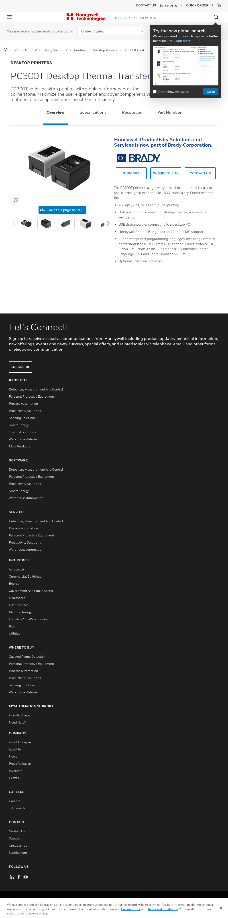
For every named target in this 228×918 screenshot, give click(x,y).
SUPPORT (131, 173)
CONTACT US (200, 173)
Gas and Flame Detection (27, 656)
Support (14, 838)
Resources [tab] (132, 112)
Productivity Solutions (25, 410)
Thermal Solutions (22, 432)
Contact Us (17, 831)
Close (211, 91)
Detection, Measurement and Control (36, 389)
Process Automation (23, 403)
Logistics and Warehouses (28, 619)
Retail (13, 626)
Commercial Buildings (25, 576)
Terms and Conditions (163, 909)
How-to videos (19, 715)
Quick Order (197, 5)
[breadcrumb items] (6, 49)
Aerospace (16, 569)
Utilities (14, 633)
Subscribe (20, 367)
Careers (14, 801)
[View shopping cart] (219, 5)
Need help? (17, 722)
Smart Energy (19, 425)
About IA (15, 749)
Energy (14, 583)
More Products (19, 446)
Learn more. (182, 40)
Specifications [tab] (93, 112)
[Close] (221, 908)
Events (14, 778)
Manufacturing (20, 612)
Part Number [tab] (169, 112)
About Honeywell (21, 742)
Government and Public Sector (31, 590)
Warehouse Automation (26, 439)
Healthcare (17, 598)
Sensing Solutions (22, 418)
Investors (15, 770)
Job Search (17, 808)
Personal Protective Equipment (31, 396)
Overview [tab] (55, 112)
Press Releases (20, 763)
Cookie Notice (130, 909)
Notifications (18, 852)
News (13, 756)
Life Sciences (18, 605)
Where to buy (165, 173)
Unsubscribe (18, 845)
